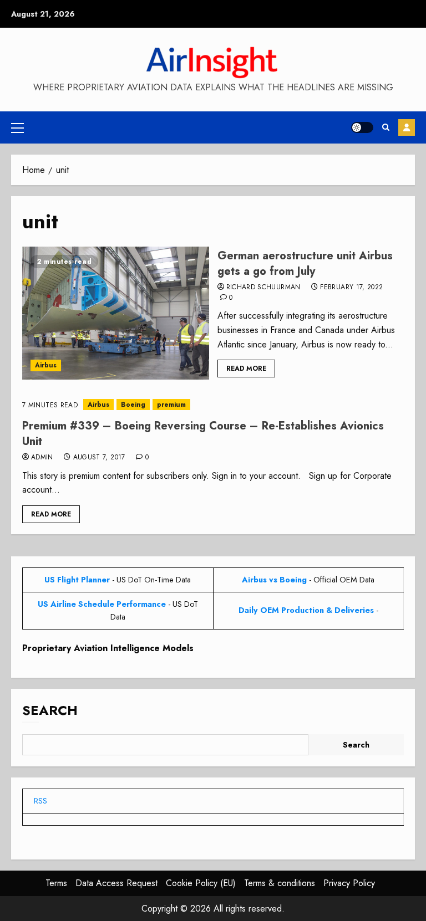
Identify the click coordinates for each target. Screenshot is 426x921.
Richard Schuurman (263, 287)
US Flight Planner (77, 579)
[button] (17, 127)
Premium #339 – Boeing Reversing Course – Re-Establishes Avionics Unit (203, 433)
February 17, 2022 (351, 287)
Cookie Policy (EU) (201, 883)
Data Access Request (116, 883)
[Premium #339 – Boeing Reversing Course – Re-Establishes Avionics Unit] (213, 404)
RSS (40, 800)
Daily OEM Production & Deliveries (306, 610)
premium (171, 405)
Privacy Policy (349, 883)
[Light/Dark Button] (362, 127)
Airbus (46, 365)
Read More (246, 368)
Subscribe (406, 127)
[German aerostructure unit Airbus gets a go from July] (115, 313)
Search (50, 710)
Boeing (133, 405)
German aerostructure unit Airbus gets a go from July (305, 263)
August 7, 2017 (99, 457)
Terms (56, 883)
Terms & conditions (279, 883)
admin (42, 457)
